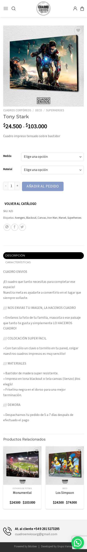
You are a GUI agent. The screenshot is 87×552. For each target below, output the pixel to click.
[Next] (84, 479)
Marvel (62, 218)
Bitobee (32, 546)
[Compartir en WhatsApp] (7, 227)
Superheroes (55, 110)
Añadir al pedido (43, 186)
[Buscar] (13, 8)
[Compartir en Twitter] (22, 227)
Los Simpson (65, 493)
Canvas (42, 218)
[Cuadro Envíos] (43, 8)
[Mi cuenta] (75, 8)
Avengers (20, 218)
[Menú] (5, 8)
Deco (38, 110)
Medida (7, 156)
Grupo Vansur (65, 546)
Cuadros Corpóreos (17, 110)
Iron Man (52, 218)
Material (7, 169)
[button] (77, 542)
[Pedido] (82, 8)
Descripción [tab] (15, 255)
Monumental (22, 493)
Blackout (31, 218)
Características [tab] (18, 262)
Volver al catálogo (20, 203)
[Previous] (3, 479)
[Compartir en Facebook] (14, 227)
